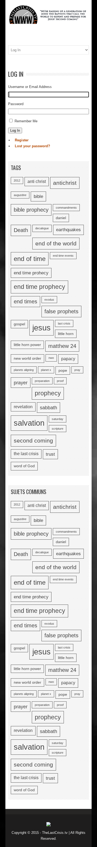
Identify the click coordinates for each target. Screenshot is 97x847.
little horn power (27, 345)
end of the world (56, 243)
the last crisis (26, 453)
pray (77, 369)
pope (62, 371)
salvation (29, 423)
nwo (51, 357)
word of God (24, 466)
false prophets (61, 311)
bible (38, 196)
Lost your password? (32, 146)
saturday (57, 419)
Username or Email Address (30, 87)
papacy (68, 358)
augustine (20, 195)
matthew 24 (62, 346)
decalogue (42, 228)
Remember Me (26, 121)
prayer (20, 382)
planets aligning (24, 369)
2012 (17, 180)
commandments (66, 207)
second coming (33, 440)
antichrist (65, 183)
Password (15, 104)
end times (25, 301)
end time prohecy (31, 272)
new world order (27, 358)
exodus (49, 299)
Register (22, 140)
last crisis (64, 323)
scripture (57, 428)
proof (60, 380)
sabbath (48, 407)
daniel (61, 218)
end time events (63, 255)
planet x (46, 369)
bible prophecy (31, 210)
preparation (42, 380)
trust (50, 454)
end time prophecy (39, 286)
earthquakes (68, 229)
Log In (15, 130)
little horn (66, 334)
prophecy (48, 393)
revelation (23, 406)
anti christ (36, 181)
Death (21, 230)
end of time (30, 258)
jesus (41, 327)
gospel (19, 324)
